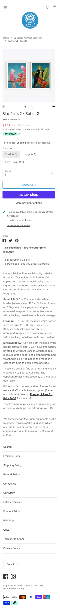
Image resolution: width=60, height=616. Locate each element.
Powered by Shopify (13, 588)
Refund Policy (11, 474)
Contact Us (9, 483)
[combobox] (28, 173)
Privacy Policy (11, 548)
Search (7, 446)
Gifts (6, 529)
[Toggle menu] (5, 7)
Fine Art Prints (11, 511)
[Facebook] (4, 576)
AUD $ (11, 563)
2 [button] (29, 107)
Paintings (8, 520)
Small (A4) (11, 154)
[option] (28, 75)
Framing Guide (12, 456)
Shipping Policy (12, 465)
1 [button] (25, 107)
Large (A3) (30, 154)
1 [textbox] (5, 174)
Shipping (21, 142)
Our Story (9, 492)
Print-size (7, 148)
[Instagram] (12, 576)
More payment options (29, 202)
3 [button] (32, 107)
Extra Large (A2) (14, 162)
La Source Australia (33, 585)
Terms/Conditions (13, 538)
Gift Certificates (12, 502)
